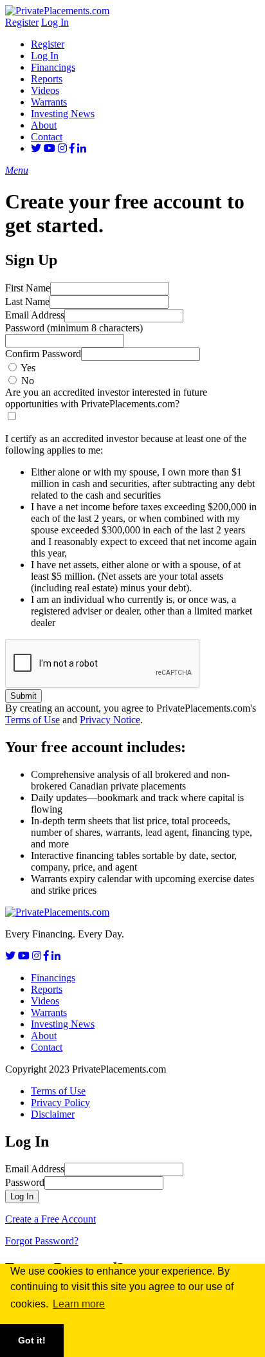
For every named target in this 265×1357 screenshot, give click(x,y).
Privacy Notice (110, 719)
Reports (46, 78)
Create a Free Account (50, 1219)
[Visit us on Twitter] (36, 148)
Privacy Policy (60, 1102)
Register (22, 22)
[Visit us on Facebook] (72, 148)
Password (74, 327)
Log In (55, 22)
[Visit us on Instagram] (62, 148)
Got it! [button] (32, 1340)
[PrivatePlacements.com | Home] (57, 10)
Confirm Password (43, 353)
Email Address (34, 314)
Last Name (27, 301)
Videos (45, 90)
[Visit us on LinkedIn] (81, 148)
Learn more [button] (79, 1303)
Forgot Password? (41, 1240)
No (27, 380)
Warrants (49, 102)
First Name (27, 287)
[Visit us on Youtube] (49, 148)
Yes (28, 367)
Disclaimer (53, 1114)
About (44, 125)
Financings (53, 67)
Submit (23, 696)
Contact (46, 136)
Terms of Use (32, 719)
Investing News (63, 113)
